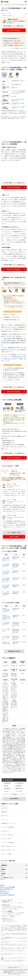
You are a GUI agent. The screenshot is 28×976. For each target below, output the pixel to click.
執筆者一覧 (21, 969)
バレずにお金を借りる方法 (7, 906)
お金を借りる (4, 808)
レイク (16, 902)
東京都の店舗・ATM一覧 (14, 651)
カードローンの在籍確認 (7, 842)
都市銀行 (3, 869)
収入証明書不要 (19, 783)
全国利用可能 (7, 788)
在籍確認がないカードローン (8, 823)
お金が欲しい (5, 909)
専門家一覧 (16, 969)
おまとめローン (5, 831)
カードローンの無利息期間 (7, 912)
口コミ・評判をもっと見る (14, 532)
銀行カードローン (5, 815)
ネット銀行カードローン (7, 877)
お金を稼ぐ (11, 909)
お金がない (16, 909)
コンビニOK (19, 791)
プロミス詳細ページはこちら (18, 48)
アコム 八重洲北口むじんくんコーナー (6, 638)
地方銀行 (3, 873)
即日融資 (11, 915)
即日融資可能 (7, 783)
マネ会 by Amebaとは (5, 969)
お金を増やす (15, 907)
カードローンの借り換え (7, 835)
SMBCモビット (21, 902)
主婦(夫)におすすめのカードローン (9, 920)
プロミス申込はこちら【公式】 (12, 379)
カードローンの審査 (6, 854)
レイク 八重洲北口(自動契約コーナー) (5, 624)
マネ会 (1, 4)
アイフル (4, 902)
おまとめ (6, 791)
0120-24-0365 (22, 90)
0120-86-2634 (17, 93)
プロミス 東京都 (20, 4)
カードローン (7, 4)
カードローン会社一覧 (6, 900)
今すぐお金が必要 (17, 906)
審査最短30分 (19, 788)
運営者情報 (12, 969)
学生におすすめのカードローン (9, 850)
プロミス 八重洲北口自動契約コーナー (5, 565)
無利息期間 (18, 786)
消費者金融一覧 (5, 901)
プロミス (13, 4)
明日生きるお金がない (6, 907)
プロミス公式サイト (19, 446)
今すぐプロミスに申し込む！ (14, 30)
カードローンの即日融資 (7, 827)
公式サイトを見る (14, 536)
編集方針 (25, 969)
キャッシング (4, 819)
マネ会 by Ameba (8, 937)
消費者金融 (4, 812)
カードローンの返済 (6, 838)
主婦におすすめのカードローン (9, 846)
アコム (8, 902)
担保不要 (6, 786)
